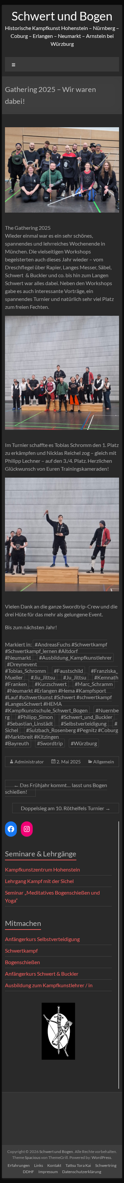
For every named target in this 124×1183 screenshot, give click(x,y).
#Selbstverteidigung (83, 723)
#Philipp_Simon (35, 717)
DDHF (28, 1171)
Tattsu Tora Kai (78, 1165)
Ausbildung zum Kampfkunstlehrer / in (49, 985)
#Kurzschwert (51, 684)
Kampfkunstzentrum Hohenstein (42, 869)
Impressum (48, 1171)
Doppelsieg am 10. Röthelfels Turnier (65, 808)
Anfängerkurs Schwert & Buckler (41, 973)
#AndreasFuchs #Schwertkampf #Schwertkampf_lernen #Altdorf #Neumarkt (56, 651)
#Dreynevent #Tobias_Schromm (25, 667)
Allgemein (103, 761)
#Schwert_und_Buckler (86, 717)
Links (38, 1165)
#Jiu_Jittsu (43, 677)
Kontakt (54, 1165)
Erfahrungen (19, 1165)
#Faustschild (68, 670)
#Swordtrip (50, 743)
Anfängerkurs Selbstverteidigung (42, 939)
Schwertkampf (21, 950)
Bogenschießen (22, 962)
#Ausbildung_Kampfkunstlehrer (75, 657)
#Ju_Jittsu (74, 677)
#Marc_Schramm (94, 684)
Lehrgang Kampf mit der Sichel (39, 881)
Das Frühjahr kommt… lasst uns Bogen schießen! (56, 788)
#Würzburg (84, 743)
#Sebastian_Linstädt (30, 723)
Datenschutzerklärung (81, 1171)
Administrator (29, 761)
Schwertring (105, 1165)
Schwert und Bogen (62, 16)
